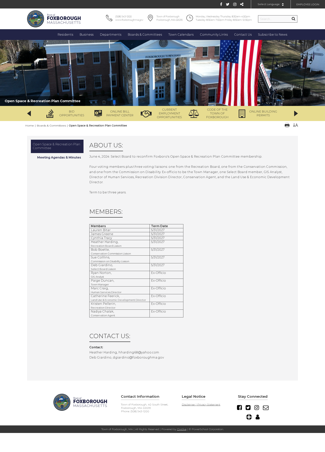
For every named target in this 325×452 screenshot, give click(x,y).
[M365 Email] (265, 407)
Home (29, 125)
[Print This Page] (287, 125)
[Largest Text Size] (295, 125)
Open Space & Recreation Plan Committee (56, 146)
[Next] (296, 113)
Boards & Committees (51, 125)
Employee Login (307, 4)
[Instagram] (234, 4)
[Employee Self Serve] (257, 417)
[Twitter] (227, 4)
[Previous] (29, 113)
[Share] (241, 4)
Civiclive (181, 429)
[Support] (249, 417)
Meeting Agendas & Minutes (59, 157)
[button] (67, 113)
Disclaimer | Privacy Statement (201, 404)
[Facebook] (221, 4)
